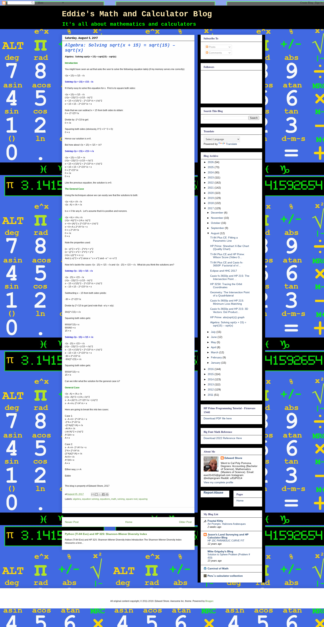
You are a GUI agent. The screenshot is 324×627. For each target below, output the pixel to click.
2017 (211, 208)
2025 (211, 167)
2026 (211, 162)
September (218, 227)
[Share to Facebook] (103, 494)
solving (121, 499)
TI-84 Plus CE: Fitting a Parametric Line (224, 239)
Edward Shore (233, 457)
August (215, 233)
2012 (211, 389)
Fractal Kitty (215, 520)
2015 (211, 374)
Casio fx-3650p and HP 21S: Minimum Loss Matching (227, 302)
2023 (211, 177)
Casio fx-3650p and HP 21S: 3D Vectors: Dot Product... (229, 310)
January (216, 362)
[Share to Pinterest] (107, 494)
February (217, 357)
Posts (211, 46)
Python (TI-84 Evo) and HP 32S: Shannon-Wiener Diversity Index (106, 533)
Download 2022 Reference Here (223, 438)
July (213, 331)
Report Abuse (213, 492)
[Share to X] (100, 494)
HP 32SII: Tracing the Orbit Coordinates (226, 286)
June (214, 336)
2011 (211, 394)
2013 (211, 384)
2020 (211, 192)
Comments (215, 52)
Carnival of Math (218, 568)
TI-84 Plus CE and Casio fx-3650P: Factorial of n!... (226, 264)
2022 (211, 182)
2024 (211, 172)
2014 (211, 379)
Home (128, 521)
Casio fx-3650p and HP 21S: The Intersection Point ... (229, 277)
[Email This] (93, 494)
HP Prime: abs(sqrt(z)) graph (227, 317)
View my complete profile (218, 482)
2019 (211, 197)
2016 (211, 369)
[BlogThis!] (96, 494)
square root (131, 499)
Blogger (209, 601)
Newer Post (72, 521)
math (113, 499)
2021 (211, 187)
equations (105, 499)
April (214, 347)
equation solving (90, 499)
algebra (77, 499)
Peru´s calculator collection (225, 575)
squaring (143, 499)
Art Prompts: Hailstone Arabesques (227, 523)
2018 (211, 202)
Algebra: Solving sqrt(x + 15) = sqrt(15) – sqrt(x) (228, 324)
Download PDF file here (218, 418)
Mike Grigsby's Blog (220, 551)
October (216, 222)
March (215, 352)
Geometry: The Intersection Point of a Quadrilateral (230, 294)
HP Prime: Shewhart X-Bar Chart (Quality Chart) (229, 247)
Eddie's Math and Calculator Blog (137, 14)
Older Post (185, 521)
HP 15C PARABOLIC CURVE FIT (226, 540)
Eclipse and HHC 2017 (223, 270)
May (214, 342)
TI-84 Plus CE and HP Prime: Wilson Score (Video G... (227, 256)
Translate (231, 143)
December (217, 212)
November (217, 217)
